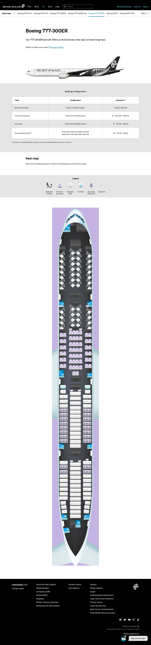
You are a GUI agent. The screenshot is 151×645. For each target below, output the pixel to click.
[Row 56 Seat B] (63, 498)
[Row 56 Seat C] (66, 498)
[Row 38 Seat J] (87, 406)
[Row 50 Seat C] (66, 472)
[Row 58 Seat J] (85, 507)
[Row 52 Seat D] (71, 482)
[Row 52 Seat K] (89, 480)
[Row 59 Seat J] (85, 511)
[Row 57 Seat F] (76, 503)
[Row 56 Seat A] (61, 498)
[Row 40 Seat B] (63, 415)
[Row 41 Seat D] (71, 420)
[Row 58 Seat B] (65, 507)
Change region (18, 588)
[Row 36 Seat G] (79, 398)
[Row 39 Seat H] (84, 410)
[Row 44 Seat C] (66, 432)
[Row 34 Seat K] (89, 387)
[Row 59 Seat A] (63, 512)
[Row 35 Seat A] (61, 392)
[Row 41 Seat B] (63, 419)
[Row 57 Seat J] (86, 503)
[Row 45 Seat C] (66, 436)
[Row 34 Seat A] (61, 387)
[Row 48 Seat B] (63, 463)
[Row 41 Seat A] (61, 419)
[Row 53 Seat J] (87, 485)
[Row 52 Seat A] (61, 480)
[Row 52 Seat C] (66, 480)
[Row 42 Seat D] (71, 425)
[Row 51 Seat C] (66, 476)
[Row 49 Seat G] (79, 468)
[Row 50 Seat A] (61, 472)
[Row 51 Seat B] (63, 476)
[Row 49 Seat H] (84, 467)
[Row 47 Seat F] (76, 446)
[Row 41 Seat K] (89, 419)
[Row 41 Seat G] (79, 420)
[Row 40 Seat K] (89, 415)
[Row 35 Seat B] (64, 392)
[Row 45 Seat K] (89, 436)
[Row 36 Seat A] (61, 396)
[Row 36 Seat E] (74, 398)
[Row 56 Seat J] (87, 498)
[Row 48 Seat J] (87, 463)
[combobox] (78, 6)
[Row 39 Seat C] (66, 410)
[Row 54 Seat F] (76, 490)
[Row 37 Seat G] (79, 403)
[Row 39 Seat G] (79, 412)
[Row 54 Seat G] (79, 490)
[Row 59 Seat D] (71, 512)
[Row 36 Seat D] (71, 398)
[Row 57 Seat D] (71, 503)
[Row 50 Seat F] (76, 473)
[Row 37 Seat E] (74, 403)
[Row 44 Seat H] (84, 432)
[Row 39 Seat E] (74, 412)
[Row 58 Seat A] (62, 507)
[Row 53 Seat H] (84, 485)
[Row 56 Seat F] (76, 499)
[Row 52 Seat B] (63, 480)
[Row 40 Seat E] (74, 416)
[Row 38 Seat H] (84, 406)
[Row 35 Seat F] (76, 394)
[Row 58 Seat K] (88, 507)
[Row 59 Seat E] (74, 512)
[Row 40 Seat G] (79, 416)
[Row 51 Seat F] (76, 477)
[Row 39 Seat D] (71, 412)
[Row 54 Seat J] (87, 489)
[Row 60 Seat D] (71, 516)
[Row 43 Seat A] (61, 428)
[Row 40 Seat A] (61, 415)
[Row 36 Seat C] (66, 396)
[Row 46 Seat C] (66, 441)
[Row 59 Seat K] (87, 512)
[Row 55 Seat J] (87, 494)
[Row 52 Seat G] (79, 482)
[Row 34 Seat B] (64, 387)
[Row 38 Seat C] (66, 406)
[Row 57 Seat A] (61, 503)
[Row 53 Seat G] (79, 486)
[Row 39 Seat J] (87, 410)
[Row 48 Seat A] (61, 463)
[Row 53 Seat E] (74, 486)
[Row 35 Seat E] (74, 394)
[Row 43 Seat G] (79, 429)
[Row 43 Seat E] (74, 429)
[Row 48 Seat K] (89, 463)
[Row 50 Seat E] (74, 473)
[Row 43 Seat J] (87, 428)
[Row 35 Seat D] (71, 394)
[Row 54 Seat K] (89, 489)
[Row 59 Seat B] (65, 511)
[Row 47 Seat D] (71, 446)
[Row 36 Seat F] (76, 398)
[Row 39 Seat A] (61, 410)
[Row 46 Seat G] (79, 442)
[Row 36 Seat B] (63, 396)
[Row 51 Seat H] (84, 476)
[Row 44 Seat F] (76, 433)
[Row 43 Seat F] (76, 429)
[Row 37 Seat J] (87, 401)
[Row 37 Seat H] (84, 401)
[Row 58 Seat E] (74, 507)
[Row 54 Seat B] (63, 489)
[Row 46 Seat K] (89, 441)
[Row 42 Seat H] (84, 423)
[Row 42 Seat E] (74, 425)
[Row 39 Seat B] (63, 410)
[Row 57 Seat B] (64, 503)
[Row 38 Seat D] (71, 408)
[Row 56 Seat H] (84, 498)
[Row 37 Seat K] (89, 401)
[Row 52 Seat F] (76, 482)
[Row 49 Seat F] (76, 468)
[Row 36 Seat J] (87, 396)
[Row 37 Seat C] (66, 401)
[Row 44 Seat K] (89, 432)
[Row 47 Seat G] (79, 446)
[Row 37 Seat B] (63, 401)
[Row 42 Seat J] (87, 423)
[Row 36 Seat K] (89, 396)
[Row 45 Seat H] (84, 436)
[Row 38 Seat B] (63, 406)
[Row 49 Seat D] (71, 468)
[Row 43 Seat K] (89, 428)
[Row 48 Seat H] (84, 463)
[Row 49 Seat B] (63, 467)
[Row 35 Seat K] (89, 392)
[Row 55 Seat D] (71, 494)
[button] (134, 638)
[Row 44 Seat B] (63, 432)
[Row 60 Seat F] (76, 516)
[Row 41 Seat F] (76, 420)
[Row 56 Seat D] (71, 499)
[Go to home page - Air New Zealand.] (13, 6)
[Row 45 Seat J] (87, 436)
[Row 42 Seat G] (79, 425)
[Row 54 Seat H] (84, 489)
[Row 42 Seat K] (89, 423)
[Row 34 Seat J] (86, 387)
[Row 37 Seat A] (61, 401)
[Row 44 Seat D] (71, 433)
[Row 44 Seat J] (87, 432)
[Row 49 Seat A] (61, 467)
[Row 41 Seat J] (87, 419)
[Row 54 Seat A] (61, 489)
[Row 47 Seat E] (74, 446)
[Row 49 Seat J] (87, 467)
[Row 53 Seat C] (66, 485)
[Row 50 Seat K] (89, 472)
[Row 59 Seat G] (79, 512)
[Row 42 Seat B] (63, 423)
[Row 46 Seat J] (87, 441)
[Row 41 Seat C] (66, 419)
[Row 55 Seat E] (74, 494)
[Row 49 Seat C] (66, 467)
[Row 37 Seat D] (71, 403)
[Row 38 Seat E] (74, 408)
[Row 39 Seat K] (89, 410)
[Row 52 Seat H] (84, 480)
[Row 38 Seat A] (61, 406)
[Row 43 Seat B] (63, 428)
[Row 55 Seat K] (89, 494)
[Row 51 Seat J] (87, 476)
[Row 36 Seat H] (84, 396)
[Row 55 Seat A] (61, 494)
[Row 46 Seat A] (61, 441)
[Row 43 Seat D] (71, 429)
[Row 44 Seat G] (79, 433)
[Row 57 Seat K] (88, 503)
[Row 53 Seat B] (63, 485)
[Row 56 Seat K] (89, 498)
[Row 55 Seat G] (79, 494)
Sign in (146, 6)
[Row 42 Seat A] (61, 423)
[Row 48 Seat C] (66, 463)
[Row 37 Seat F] (76, 403)
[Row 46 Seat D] (71, 442)
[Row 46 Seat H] (84, 441)
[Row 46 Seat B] (63, 441)
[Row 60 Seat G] (79, 516)
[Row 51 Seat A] (61, 476)
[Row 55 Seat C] (66, 494)
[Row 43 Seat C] (66, 428)
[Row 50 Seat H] (84, 472)
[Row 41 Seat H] (84, 419)
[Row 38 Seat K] (89, 406)
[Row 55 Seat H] (84, 494)
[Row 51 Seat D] (71, 477)
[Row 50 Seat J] (87, 472)
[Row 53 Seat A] (61, 485)
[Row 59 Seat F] (76, 512)
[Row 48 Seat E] (74, 464)
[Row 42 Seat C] (66, 423)
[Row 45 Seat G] (79, 437)
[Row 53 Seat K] (89, 485)
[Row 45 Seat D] (71, 437)
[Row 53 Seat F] (76, 486)
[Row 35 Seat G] (79, 394)
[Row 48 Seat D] (71, 464)
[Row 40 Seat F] (76, 416)
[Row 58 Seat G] (79, 507)
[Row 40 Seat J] (87, 415)
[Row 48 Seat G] (79, 464)
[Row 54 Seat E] (74, 490)
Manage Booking (124, 6)
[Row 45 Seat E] (74, 437)
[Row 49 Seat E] (74, 468)
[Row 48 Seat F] (76, 464)
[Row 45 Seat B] (63, 436)
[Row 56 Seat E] (74, 499)
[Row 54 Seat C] (66, 489)
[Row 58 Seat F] (76, 507)
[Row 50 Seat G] (79, 473)
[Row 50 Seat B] (63, 472)
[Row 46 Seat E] (74, 442)
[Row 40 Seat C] (66, 415)
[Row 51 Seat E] (74, 477)
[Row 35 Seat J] (86, 392)
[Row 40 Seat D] (71, 416)
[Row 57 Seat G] (79, 503)
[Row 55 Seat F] (76, 494)
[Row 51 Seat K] (89, 476)
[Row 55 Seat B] (63, 494)
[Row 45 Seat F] (76, 437)
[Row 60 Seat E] (74, 516)
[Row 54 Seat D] (71, 490)
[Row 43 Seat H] (84, 428)
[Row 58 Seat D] (71, 507)
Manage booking (56, 47)
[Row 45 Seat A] (61, 436)
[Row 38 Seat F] (76, 408)
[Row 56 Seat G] (79, 499)
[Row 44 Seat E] (74, 433)
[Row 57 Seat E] (74, 503)
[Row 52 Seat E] (74, 482)
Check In (137, 6)
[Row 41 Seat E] (74, 420)
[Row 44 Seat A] (61, 432)
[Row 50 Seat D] (71, 473)
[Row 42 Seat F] (76, 425)
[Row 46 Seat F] (76, 442)
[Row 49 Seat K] (89, 467)
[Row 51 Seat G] (79, 477)
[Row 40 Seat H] (84, 415)
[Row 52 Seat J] (87, 480)
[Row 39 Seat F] (76, 412)
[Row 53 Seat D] (71, 486)
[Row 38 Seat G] (79, 408)
